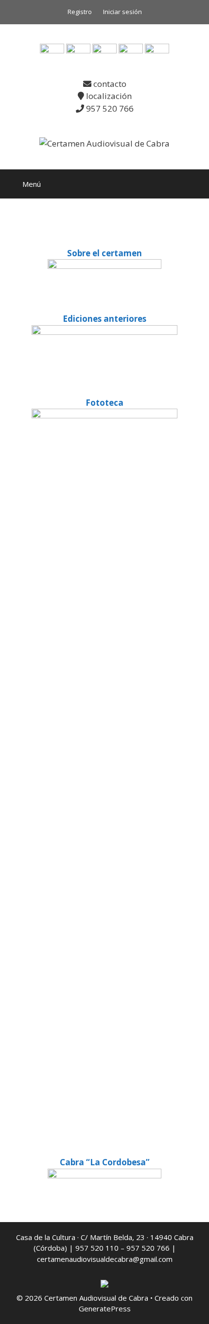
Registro (80, 11)
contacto (108, 83)
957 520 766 (109, 108)
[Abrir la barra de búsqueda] (194, 184)
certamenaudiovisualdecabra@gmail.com (105, 1259)
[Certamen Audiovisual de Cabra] (104, 143)
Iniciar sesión (122, 11)
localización (108, 95)
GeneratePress (105, 1308)
